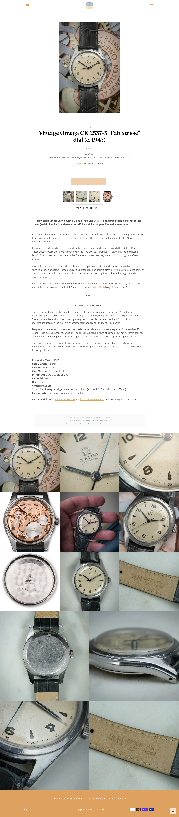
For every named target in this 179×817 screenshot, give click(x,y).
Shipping (78, 163)
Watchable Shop (97, 809)
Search (57, 798)
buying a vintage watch (92, 399)
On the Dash (98, 287)
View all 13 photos (88, 208)
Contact (121, 798)
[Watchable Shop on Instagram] (25, 809)
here (46, 283)
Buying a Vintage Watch (101, 798)
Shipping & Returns (65, 399)
